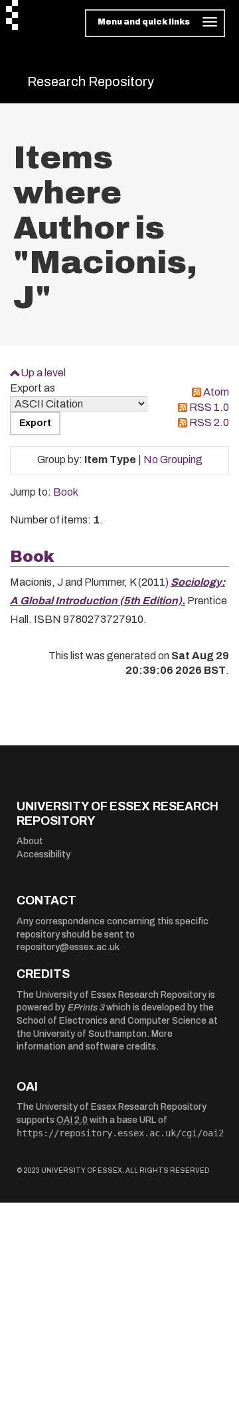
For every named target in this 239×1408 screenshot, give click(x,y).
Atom (216, 392)
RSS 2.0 (209, 422)
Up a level (43, 372)
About (30, 841)
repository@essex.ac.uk (68, 947)
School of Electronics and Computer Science (111, 1021)
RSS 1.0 (209, 407)
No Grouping (172, 459)
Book (65, 492)
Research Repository (90, 81)
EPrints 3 (85, 1007)
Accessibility (43, 854)
